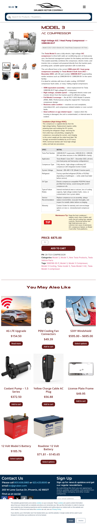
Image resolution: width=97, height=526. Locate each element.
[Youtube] (11, 499)
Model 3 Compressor (78, 263)
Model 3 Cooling (48, 266)
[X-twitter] (17, 499)
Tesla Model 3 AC (79, 266)
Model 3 (56, 257)
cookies (39, 503)
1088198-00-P (52, 263)
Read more (16, 343)
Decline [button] (80, 520)
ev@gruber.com (18, 485)
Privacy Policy (56, 509)
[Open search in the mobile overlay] (48, 17)
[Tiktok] (24, 499)
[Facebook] (4, 499)
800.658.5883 (21, 482)
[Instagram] (30, 499)
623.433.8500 (40, 482)
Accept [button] (71, 520)
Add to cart (58, 248)
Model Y (64, 257)
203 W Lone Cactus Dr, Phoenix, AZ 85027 (25, 489)
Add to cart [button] (48, 347)
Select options (81, 343)
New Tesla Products (78, 257)
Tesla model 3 (63, 266)
